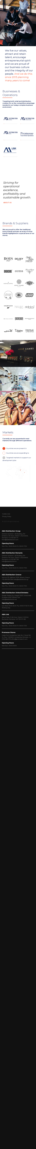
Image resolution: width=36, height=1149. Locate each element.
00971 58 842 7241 (14, 597)
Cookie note (6, 514)
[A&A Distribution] (12, 4)
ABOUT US (7, 202)
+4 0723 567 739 (13, 559)
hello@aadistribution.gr (21, 579)
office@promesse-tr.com (19, 639)
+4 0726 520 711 (13, 538)
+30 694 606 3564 (7, 579)
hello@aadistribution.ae (9, 599)
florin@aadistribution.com (10, 539)
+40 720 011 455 (20, 619)
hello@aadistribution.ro (9, 561)
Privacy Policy (6, 516)
